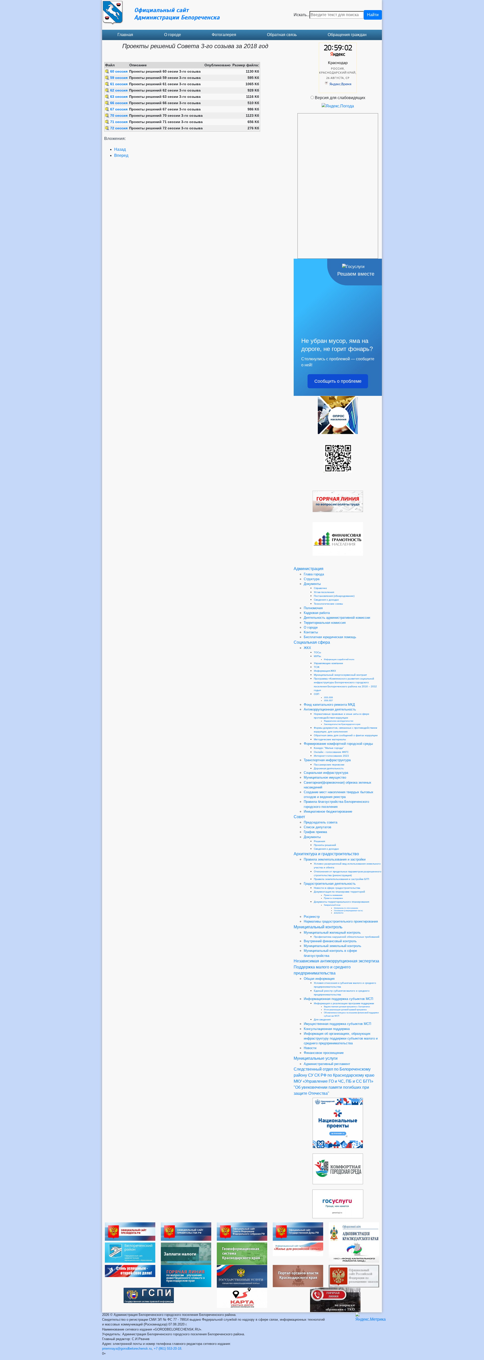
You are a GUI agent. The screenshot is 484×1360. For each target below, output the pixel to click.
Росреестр (312, 917)
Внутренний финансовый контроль (330, 941)
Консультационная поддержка (327, 1029)
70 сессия (119, 115)
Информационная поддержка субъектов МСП (338, 999)
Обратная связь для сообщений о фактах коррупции (346, 735)
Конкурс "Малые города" (329, 748)
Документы (312, 584)
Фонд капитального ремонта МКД (329, 704)
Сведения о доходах (326, 599)
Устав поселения (324, 592)
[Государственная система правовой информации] (149, 1295)
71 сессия (119, 122)
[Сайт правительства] (186, 1231)
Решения (319, 841)
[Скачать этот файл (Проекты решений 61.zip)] (107, 84)
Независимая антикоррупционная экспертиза (336, 961)
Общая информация (319, 979)
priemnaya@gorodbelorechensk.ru (127, 1348)
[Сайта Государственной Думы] (298, 1231)
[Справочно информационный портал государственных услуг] (242, 1276)
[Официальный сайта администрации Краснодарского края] (354, 1232)
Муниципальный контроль (318, 927)
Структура (311, 579)
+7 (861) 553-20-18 (167, 1348)
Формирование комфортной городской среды (338, 744)
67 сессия (119, 109)
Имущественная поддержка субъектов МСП (337, 1024)
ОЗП (316, 694)
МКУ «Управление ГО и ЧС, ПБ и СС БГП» (333, 1081)
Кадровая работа (317, 613)
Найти (373, 15)
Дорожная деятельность (329, 768)
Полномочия (313, 608)
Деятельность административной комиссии (337, 617)
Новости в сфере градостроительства (337, 887)
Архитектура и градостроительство (326, 854)
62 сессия (119, 90)
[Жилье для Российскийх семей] (298, 1249)
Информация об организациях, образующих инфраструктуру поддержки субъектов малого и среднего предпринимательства (341, 1038)
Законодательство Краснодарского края (342, 724)
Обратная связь (282, 35)
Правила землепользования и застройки (335, 859)
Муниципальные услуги (316, 1058)
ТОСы (317, 652)
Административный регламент (327, 1064)
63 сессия (119, 97)
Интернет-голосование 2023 (331, 755)
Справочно (320, 588)
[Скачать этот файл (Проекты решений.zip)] (107, 71)
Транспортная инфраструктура (327, 760)
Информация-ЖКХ (325, 670)
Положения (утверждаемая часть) (348, 910)
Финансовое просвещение (324, 1053)
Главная (125, 35)
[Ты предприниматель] (130, 1270)
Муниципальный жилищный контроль (332, 932)
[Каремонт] (354, 1252)
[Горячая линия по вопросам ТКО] (335, 1299)
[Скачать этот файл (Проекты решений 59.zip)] (107, 78)
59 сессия (119, 78)
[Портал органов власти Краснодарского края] (298, 1276)
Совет (299, 817)
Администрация (308, 569)
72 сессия (119, 128)
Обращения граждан (347, 35)
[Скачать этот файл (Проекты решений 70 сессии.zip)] (107, 115)
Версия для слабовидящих (340, 98)
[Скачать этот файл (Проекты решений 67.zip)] (107, 109)
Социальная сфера (312, 642)
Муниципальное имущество (325, 777)
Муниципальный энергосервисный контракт (340, 674)
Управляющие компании (328, 663)
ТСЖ (316, 667)
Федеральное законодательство (338, 721)
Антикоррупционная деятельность (330, 709)
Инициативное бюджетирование (328, 811)
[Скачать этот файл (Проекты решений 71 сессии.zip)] (107, 122)
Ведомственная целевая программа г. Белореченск (347, 1007)
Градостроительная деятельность (330, 883)
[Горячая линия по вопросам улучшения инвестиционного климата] (186, 1276)
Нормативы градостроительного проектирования (341, 921)
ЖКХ (307, 648)
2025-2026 (328, 697)
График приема (315, 832)
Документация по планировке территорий (339, 891)
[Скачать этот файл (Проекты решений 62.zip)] (107, 90)
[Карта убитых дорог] (242, 1297)
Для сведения (322, 1019)
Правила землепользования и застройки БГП (341, 879)
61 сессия (119, 84)
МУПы (317, 656)
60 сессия (119, 71)
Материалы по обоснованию (346, 908)
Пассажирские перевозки (329, 764)
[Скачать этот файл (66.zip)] (107, 103)
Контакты (311, 632)
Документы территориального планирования (341, 901)
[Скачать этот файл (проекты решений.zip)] (107, 97)
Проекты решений (325, 845)
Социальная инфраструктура (326, 773)
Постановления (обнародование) (334, 596)
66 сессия (119, 103)
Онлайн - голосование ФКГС (331, 752)
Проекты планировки (333, 898)
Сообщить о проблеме (337, 381)
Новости (310, 1048)
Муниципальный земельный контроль (332, 946)
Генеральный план (332, 905)
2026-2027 (328, 700)
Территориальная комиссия (325, 623)
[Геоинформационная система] (242, 1253)
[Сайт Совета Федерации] (242, 1231)
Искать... (302, 15)
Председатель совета (320, 822)
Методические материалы (330, 739)
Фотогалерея (224, 35)
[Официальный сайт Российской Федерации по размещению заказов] (354, 1276)
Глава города (314, 574)
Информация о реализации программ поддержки (344, 1003)
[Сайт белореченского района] (130, 1252)
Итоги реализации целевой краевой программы (345, 1010)
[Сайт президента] (130, 1231)
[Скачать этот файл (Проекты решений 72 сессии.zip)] (107, 128)
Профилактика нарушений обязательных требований (346, 936)
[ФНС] (186, 1253)
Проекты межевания (333, 895)
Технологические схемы (328, 603)
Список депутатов (317, 827)
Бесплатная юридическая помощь (330, 637)
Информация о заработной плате (339, 659)
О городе (172, 35)
